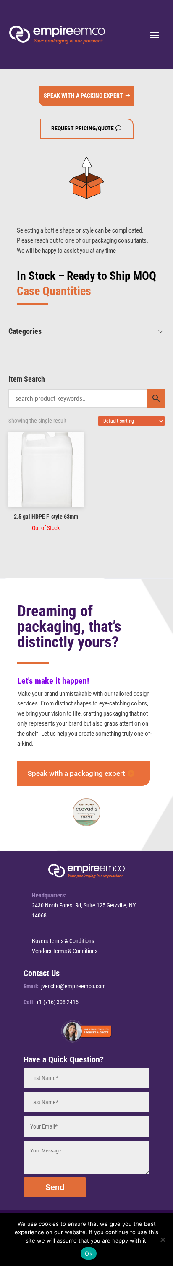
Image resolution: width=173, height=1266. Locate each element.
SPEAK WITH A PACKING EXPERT (83, 95)
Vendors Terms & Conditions (64, 951)
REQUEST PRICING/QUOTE (82, 128)
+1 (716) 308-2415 (57, 1002)
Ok (88, 1253)
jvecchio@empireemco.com (73, 986)
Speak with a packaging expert (76, 773)
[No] (162, 1239)
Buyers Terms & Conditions (63, 941)
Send (54, 1187)
